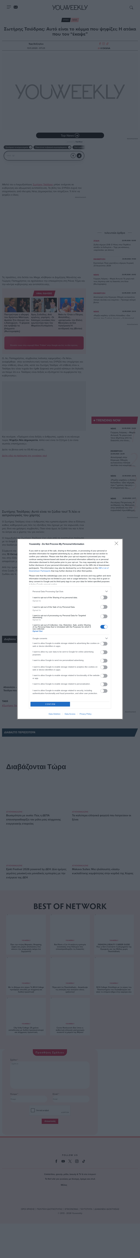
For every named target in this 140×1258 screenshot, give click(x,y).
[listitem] (70, 591)
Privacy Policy (85, 714)
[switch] (103, 597)
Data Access (70, 714)
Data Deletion (54, 714)
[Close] (117, 544)
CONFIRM (50, 704)
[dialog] (70, 629)
